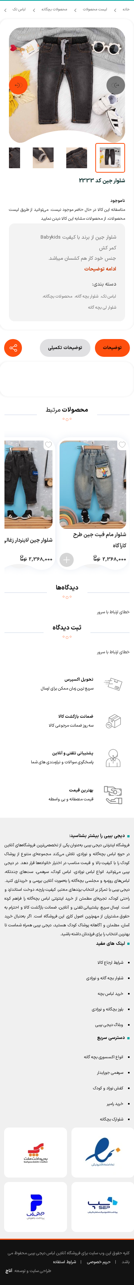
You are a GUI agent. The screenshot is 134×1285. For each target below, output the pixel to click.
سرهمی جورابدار (110, 1073)
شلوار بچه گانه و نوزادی (104, 978)
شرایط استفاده (64, 1262)
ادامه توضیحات (100, 269)
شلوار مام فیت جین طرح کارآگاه (99, 540)
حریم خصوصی (99, 1262)
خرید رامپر (115, 1104)
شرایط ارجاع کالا (110, 963)
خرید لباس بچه (110, 994)
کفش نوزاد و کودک (108, 1088)
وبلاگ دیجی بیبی (109, 1025)
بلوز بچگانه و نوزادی (107, 1009)
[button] (115, 85)
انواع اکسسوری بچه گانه (103, 1057)
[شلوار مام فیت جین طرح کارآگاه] (93, 485)
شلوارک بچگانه (111, 1119)
